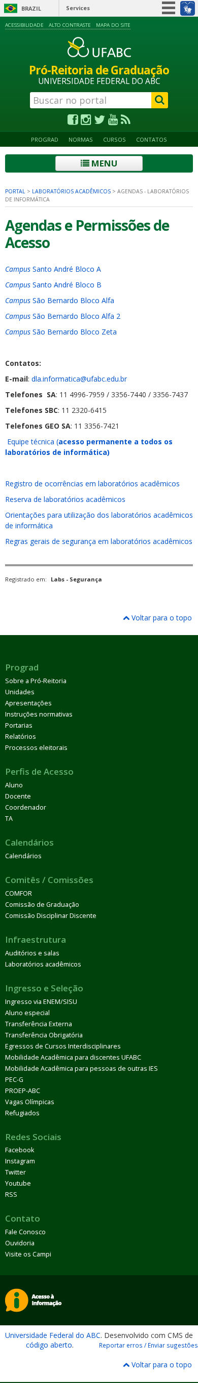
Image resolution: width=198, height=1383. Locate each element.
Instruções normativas (39, 714)
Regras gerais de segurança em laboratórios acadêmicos (98, 541)
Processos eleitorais (36, 747)
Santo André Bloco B (53, 284)
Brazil (31, 8)
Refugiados (22, 1113)
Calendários (23, 856)
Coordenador (25, 807)
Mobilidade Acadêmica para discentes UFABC (73, 1057)
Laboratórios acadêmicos (71, 191)
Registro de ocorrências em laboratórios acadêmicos (92, 483)
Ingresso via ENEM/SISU (41, 1001)
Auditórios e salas (32, 953)
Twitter (15, 1172)
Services (78, 8)
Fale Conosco (25, 1232)
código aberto (49, 1345)
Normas (81, 139)
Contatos (151, 139)
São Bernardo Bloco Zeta (61, 332)
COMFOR (18, 893)
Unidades (20, 692)
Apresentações (28, 703)
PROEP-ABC (22, 1090)
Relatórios (20, 736)
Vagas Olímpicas (29, 1102)
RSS (11, 1194)
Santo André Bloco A (53, 269)
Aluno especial (27, 1013)
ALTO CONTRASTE (70, 25)
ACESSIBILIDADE (24, 25)
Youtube (18, 1183)
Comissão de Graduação (42, 904)
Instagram (20, 1161)
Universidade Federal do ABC (53, 1335)
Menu (103, 163)
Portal (15, 191)
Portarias (18, 725)
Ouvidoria (20, 1243)
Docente (18, 796)
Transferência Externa (38, 1024)
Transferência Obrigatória (44, 1035)
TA (9, 818)
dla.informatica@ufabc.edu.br (79, 379)
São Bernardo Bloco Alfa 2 (62, 316)
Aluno (14, 785)
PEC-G (14, 1079)
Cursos (114, 139)
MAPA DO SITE (113, 25)
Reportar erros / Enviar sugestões (148, 1345)
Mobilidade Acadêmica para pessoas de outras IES (81, 1068)
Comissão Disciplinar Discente (50, 915)
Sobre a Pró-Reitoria (36, 681)
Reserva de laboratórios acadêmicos (65, 499)
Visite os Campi (28, 1254)
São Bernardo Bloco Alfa (59, 300)
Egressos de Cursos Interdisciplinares (63, 1046)
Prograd (44, 139)
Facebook (19, 1150)
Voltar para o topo (160, 617)
